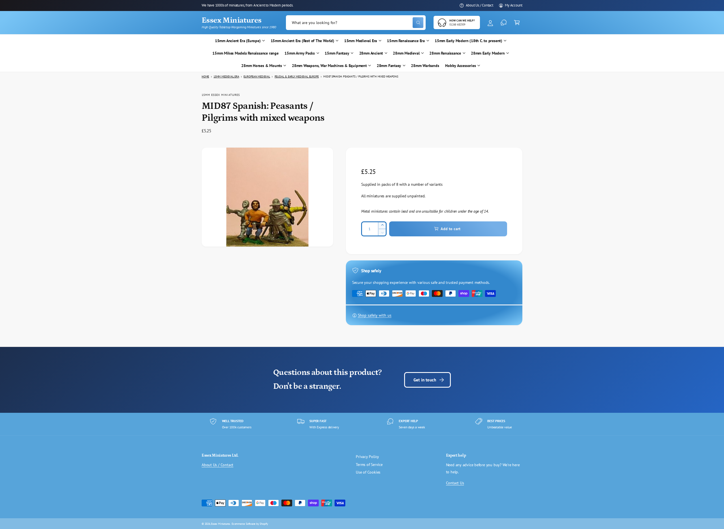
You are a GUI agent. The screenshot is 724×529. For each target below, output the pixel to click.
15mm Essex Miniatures (221, 95)
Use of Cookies (368, 472)
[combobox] (356, 22)
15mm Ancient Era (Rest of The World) (302, 40)
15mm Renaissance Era (406, 40)
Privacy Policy (367, 456)
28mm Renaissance (445, 53)
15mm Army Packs (300, 53)
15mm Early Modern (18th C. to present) (468, 40)
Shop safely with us (374, 315)
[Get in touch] (503, 22)
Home (205, 76)
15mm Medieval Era (360, 40)
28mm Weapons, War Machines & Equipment (329, 65)
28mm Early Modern (488, 53)
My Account (513, 5)
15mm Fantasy (337, 53)
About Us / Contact (479, 5)
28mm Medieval (406, 53)
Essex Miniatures (220, 524)
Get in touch (424, 380)
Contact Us (455, 482)
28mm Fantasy (389, 65)
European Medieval (257, 76)
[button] (516, 22)
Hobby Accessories (460, 65)
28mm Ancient (371, 53)
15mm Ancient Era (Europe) (238, 40)
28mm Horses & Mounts (261, 65)
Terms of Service (369, 464)
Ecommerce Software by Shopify (250, 524)
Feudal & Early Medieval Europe (297, 76)
